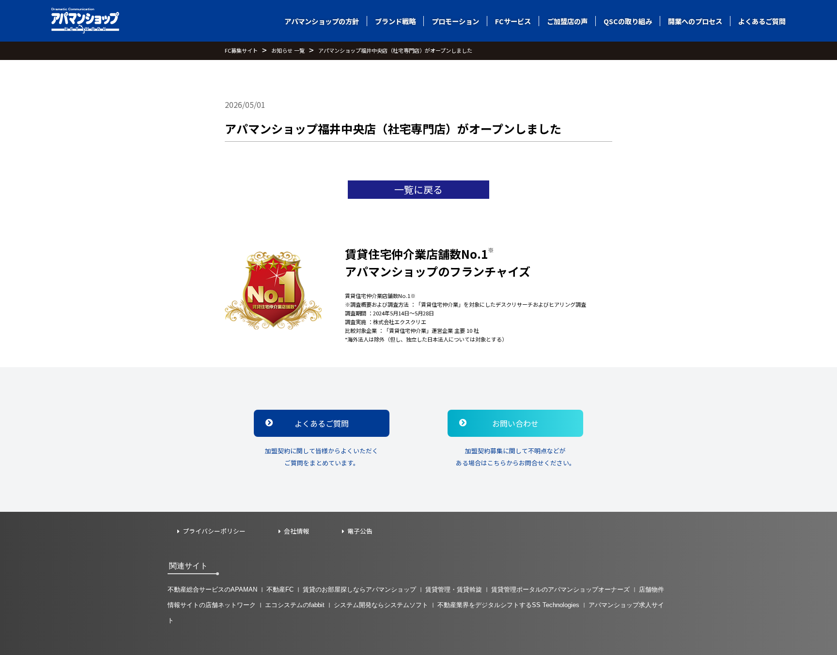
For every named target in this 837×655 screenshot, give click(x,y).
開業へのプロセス (695, 21)
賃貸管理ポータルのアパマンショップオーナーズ (560, 589)
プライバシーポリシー (214, 531)
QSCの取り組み (628, 21)
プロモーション (455, 21)
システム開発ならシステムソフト (381, 605)
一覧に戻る (418, 189)
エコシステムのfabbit (295, 605)
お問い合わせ (515, 423)
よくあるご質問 (762, 21)
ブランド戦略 (395, 21)
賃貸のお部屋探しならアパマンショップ (359, 589)
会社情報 (296, 531)
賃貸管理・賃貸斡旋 (453, 589)
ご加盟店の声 (567, 21)
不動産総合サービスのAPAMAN (212, 589)
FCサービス (513, 21)
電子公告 (359, 531)
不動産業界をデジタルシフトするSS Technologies (508, 605)
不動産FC (280, 589)
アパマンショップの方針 (321, 21)
